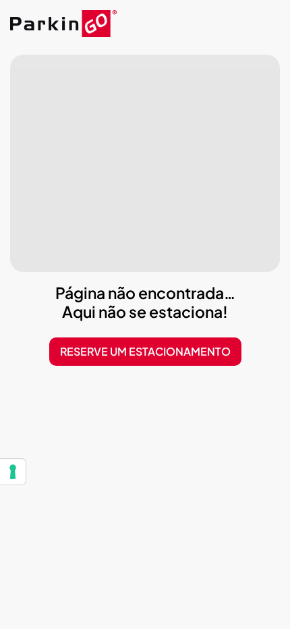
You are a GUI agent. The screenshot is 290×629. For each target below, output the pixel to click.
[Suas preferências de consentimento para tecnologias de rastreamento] (13, 472)
